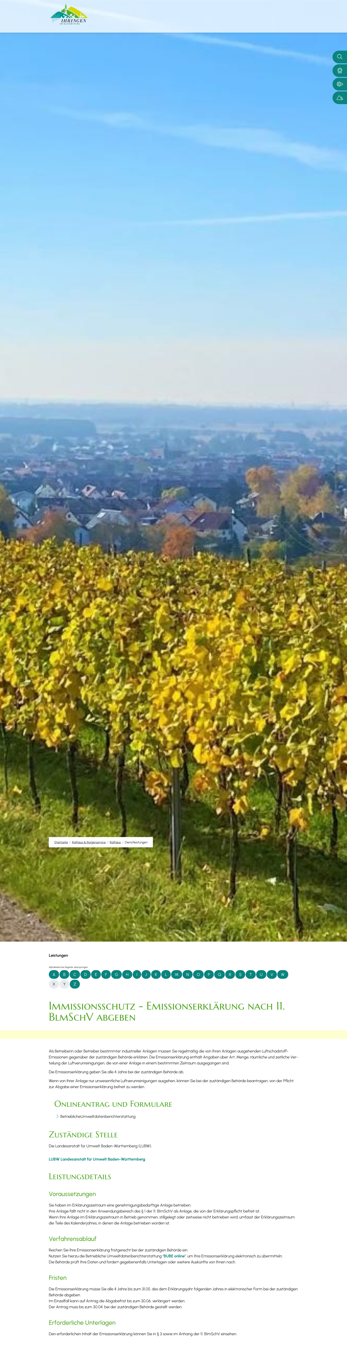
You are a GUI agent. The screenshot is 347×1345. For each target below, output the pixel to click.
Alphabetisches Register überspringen (68, 967)
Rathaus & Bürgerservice (89, 842)
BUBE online (174, 1256)
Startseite (61, 842)
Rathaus (115, 842)
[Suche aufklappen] (340, 57)
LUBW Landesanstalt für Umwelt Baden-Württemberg (97, 1159)
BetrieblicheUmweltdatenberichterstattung (98, 1116)
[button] (340, 70)
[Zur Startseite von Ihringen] (69, 14)
